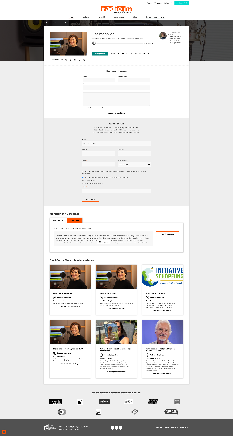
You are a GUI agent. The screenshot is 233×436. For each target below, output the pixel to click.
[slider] (119, 43)
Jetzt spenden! (99, 53)
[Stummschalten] (152, 43)
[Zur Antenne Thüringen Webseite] (104, 401)
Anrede (84, 139)
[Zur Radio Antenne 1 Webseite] (135, 412)
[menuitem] (149, 3)
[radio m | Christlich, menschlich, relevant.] (116, 9)
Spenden (159, 427)
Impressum (174, 427)
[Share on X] (123, 53)
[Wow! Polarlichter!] (116, 277)
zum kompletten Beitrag (69, 306)
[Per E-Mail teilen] (135, 53)
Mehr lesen (103, 242)
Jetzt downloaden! (167, 234)
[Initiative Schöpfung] (162, 277)
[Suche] (171, 3)
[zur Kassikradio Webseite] (56, 401)
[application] (123, 43)
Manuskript (58, 220)
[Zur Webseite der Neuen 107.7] (153, 401)
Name (85, 76)
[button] (4, 432)
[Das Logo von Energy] (98, 412)
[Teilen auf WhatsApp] (127, 53)
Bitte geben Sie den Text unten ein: (92, 182)
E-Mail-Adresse (123, 76)
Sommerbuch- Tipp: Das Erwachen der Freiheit (115, 350)
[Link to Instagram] (140, 53)
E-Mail (84, 160)
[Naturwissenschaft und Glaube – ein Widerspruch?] (162, 332)
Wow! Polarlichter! (108, 293)
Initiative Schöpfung (155, 293)
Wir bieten (158, 3)
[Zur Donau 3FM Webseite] (62, 412)
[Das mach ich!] (68, 44)
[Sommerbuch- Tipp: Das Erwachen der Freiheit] (116, 332)
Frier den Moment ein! (63, 293)
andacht (54, 23)
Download (74, 220)
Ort (84, 84)
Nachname (121, 149)
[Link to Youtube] (144, 53)
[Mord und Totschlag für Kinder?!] (70, 332)
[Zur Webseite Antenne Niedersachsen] (171, 412)
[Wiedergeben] (94, 43)
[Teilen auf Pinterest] (131, 53)
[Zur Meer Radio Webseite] (177, 401)
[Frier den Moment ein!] (70, 277)
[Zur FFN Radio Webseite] (80, 401)
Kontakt (166, 3)
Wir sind (149, 3)
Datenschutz (184, 427)
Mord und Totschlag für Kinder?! (68, 349)
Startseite (47, 23)
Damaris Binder (175, 32)
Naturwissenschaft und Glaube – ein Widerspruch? (161, 350)
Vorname (85, 149)
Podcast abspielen (64, 297)
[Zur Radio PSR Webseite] (129, 401)
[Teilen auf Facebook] (118, 53)
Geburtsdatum (122, 160)
